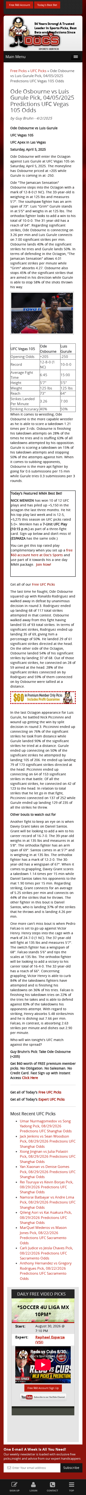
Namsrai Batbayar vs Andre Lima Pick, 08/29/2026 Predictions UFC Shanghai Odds (47, 1202)
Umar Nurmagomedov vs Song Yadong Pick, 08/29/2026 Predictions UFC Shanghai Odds (46, 1126)
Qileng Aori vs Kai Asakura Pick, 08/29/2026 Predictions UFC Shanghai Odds (46, 1217)
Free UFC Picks (43, 584)
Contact (52, 1490)
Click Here (30, 1077)
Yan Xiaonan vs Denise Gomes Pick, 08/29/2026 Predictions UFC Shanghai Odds (47, 1171)
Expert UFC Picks (51, 1099)
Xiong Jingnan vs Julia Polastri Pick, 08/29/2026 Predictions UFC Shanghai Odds (47, 1156)
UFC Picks (38, 70)
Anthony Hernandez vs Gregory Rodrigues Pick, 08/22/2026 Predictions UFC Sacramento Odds (46, 1271)
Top (71, 1490)
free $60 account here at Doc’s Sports (42, 552)
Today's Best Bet (47, 5)
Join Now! (43, 564)
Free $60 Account (19, 5)
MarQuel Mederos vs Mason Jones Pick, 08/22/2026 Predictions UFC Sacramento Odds (43, 1235)
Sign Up (15, 1490)
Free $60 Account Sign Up (43, 1388)
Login (33, 1490)
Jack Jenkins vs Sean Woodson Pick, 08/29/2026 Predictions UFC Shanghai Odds (47, 1141)
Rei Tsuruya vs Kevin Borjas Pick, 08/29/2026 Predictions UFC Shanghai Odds (46, 1187)
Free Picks (18, 70)
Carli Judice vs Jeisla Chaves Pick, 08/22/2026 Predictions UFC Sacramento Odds (46, 1252)
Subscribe (71, 1467)
